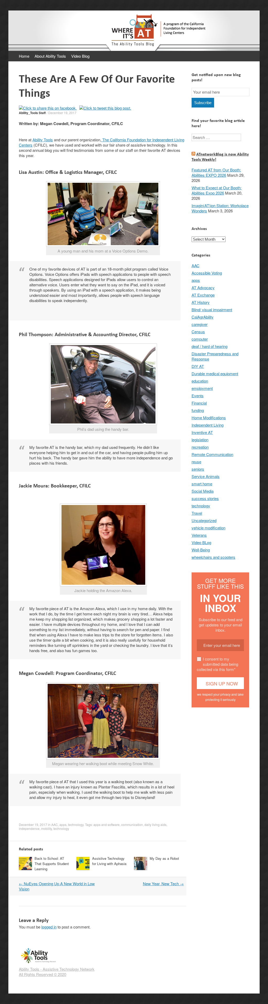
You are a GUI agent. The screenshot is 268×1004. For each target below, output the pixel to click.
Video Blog (80, 56)
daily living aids (155, 824)
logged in (49, 927)
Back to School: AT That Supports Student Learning (52, 863)
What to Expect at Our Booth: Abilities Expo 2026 (217, 190)
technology (75, 824)
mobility (46, 828)
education (200, 381)
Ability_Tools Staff (32, 112)
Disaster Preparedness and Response (215, 356)
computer (200, 339)
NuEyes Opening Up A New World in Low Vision (57, 886)
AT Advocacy (203, 287)
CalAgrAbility (203, 317)
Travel (197, 513)
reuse (196, 461)
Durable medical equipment (215, 373)
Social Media (203, 491)
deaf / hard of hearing (209, 346)
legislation (200, 439)
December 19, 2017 (62, 112)
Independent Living (208, 425)
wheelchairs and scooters (213, 557)
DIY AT (198, 366)
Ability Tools (42, 139)
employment (202, 388)
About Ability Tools (50, 56)
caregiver (200, 324)
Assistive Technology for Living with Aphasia (109, 861)
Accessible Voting (207, 273)
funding (198, 410)
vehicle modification (208, 527)
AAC (54, 824)
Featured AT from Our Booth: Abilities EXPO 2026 (216, 172)
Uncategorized (204, 520)
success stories (205, 498)
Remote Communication (212, 454)
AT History (201, 302)
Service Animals (206, 476)
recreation (200, 447)
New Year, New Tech (163, 883)
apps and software (106, 824)
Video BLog (201, 542)
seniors (198, 469)
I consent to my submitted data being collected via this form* (217, 664)
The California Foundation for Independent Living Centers (101, 142)
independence (29, 828)
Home (24, 56)
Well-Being (201, 549)
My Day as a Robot (164, 858)
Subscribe (202, 102)
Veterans (199, 535)
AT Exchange (203, 295)
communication (132, 824)
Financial (199, 403)
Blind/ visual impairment (212, 309)
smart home (202, 483)
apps (62, 824)
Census (198, 331)
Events (198, 395)
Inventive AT (202, 432)
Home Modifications (209, 417)
